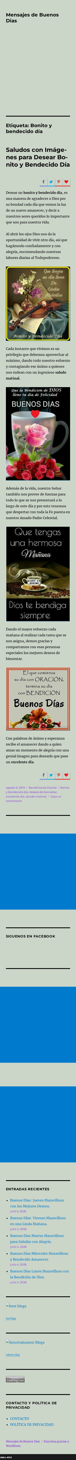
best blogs (11, 1318)
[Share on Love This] (66, 182)
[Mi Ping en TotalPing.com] (38, 1379)
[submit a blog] (38, 1342)
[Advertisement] (38, 76)
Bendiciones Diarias (42, 787)
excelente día (15, 796)
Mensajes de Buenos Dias (23, 1441)
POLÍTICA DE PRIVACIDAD (32, 1424)
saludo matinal (36, 796)
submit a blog (13, 1354)
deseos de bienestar (43, 792)
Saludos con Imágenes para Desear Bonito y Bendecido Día (38, 157)
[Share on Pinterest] (58, 182)
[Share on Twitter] (51, 182)
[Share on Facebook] (43, 182)
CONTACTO (19, 1418)
